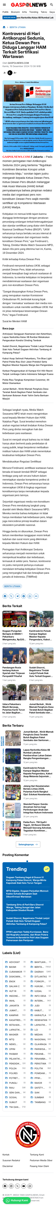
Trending (33, 12)
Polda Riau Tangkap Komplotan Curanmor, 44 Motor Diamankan (25, 381)
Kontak (5, 1154)
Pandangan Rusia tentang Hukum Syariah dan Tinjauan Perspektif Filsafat (13, 671)
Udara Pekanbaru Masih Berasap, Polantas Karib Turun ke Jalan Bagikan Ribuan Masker (13, 708)
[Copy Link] (36, 596)
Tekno (44, 12)
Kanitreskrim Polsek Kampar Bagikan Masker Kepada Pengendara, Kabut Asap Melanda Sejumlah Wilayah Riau (41, 635)
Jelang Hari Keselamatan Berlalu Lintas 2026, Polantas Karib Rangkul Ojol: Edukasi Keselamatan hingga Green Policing (37, 790)
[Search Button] (52, 5)
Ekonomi (15, 12)
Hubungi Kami (19, 1200)
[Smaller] (4, 72)
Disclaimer (7, 1166)
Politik (5, 12)
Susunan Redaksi (11, 1160)
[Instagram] (11, 1186)
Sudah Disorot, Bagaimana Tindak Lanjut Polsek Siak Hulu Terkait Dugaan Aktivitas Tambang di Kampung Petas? (27, 349)
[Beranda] (4, 27)
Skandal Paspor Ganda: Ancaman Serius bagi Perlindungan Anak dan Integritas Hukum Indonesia (38, 808)
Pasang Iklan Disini (39, 1166)
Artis (24, 12)
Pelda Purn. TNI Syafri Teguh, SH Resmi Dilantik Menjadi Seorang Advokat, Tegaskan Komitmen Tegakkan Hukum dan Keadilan (37, 826)
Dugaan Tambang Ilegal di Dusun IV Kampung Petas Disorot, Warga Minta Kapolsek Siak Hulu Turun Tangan (26, 880)
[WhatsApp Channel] (29, 1186)
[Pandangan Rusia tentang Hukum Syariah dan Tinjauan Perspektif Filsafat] (14, 655)
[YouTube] (23, 1186)
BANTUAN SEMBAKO (2, 741)
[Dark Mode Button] (45, 5)
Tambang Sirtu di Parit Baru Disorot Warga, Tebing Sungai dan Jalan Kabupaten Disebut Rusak (25, 907)
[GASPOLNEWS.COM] (29, 5)
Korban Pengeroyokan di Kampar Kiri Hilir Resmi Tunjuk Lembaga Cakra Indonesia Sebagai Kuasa (27, 372)
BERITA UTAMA (12, 586)
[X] (11, 596)
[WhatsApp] (29, 596)
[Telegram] (17, 596)
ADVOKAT (3, 825)
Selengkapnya (26, 844)
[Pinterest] (23, 596)
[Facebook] (4, 596)
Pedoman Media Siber (41, 1160)
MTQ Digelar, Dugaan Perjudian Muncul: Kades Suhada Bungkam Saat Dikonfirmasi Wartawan (27, 894)
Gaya (52, 12)
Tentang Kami (37, 1154)
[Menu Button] (4, 5)
